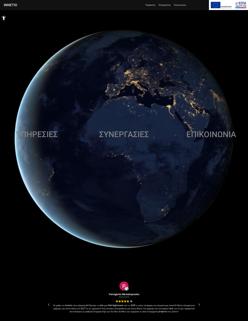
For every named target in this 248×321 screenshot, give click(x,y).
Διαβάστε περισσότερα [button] (166, 319)
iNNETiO (10, 5)
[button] (3, 18)
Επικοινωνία (180, 5)
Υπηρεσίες (150, 5)
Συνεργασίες (165, 5)
